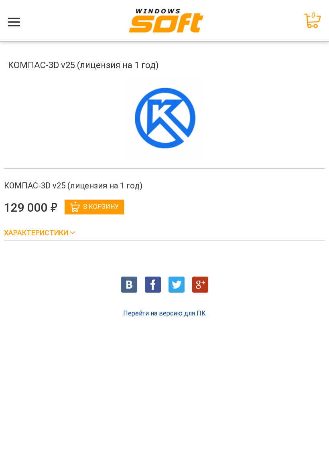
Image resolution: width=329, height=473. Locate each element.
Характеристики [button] (37, 232)
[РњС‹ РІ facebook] (153, 285)
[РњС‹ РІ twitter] (177, 285)
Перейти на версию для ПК (164, 313)
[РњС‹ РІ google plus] (200, 285)
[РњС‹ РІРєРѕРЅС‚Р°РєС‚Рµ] (129, 285)
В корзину (101, 206)
